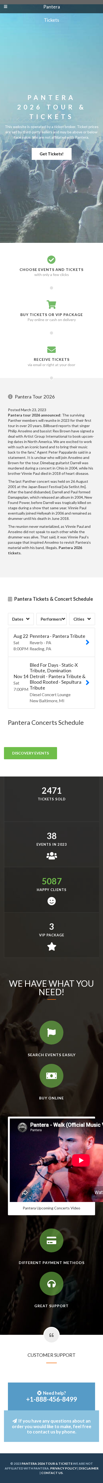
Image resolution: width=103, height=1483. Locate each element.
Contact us (52, 1473)
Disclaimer (89, 1468)
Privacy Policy (63, 1468)
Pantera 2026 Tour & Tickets (47, 1464)
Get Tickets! (52, 153)
